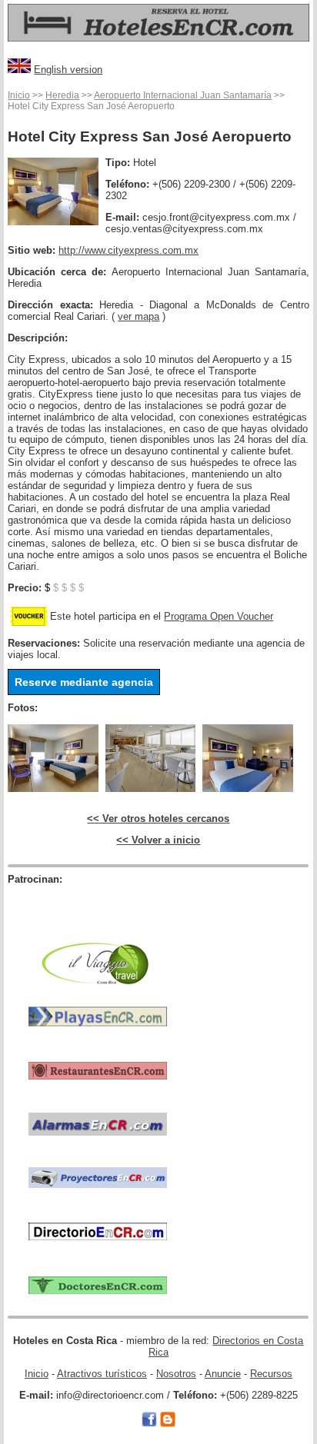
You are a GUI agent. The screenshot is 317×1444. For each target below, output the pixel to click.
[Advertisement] (98, 909)
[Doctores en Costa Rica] (97, 1284)
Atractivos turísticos (102, 1373)
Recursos (271, 1373)
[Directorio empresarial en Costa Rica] (97, 1230)
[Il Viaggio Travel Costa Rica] (97, 961)
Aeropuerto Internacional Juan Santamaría (183, 95)
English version (68, 69)
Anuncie (223, 1373)
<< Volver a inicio (158, 840)
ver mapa (138, 316)
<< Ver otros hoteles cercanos (158, 818)
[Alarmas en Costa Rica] (97, 1123)
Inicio (19, 95)
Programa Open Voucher (218, 616)
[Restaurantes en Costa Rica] (97, 1069)
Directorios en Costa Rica (226, 1346)
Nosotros (176, 1373)
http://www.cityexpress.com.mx (128, 250)
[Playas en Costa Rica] (97, 1015)
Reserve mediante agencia (84, 682)
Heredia (62, 95)
